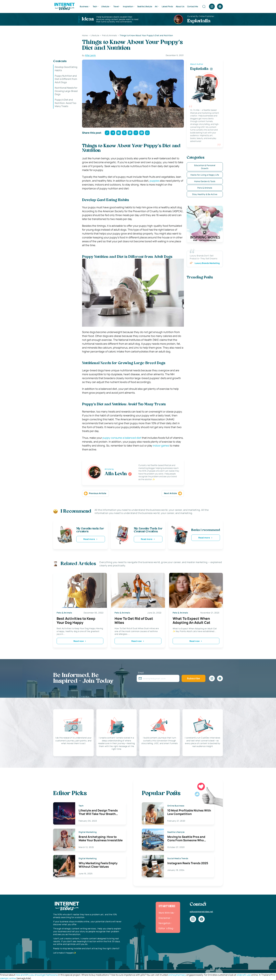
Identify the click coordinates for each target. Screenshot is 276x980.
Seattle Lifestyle (144, 6)
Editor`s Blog (166, 928)
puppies (154, 180)
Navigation (165, 923)
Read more (89, 539)
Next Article (170, 493)
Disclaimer (164, 918)
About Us (180, 6)
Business (84, 6)
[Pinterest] (220, 6)
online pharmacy (177, 974)
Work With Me (166, 912)
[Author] (130, 474)
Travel (116, 6)
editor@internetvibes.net (201, 911)
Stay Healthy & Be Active (204, 194)
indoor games (161, 445)
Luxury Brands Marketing (207, 263)
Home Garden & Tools (204, 181)
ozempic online (8, 978)
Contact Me (192, 6)
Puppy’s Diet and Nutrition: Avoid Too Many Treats (65, 103)
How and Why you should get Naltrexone (37, 974)
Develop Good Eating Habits (66, 68)
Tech (95, 6)
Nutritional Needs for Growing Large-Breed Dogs (66, 91)
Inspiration (128, 6)
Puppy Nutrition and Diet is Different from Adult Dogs (66, 79)
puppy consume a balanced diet (121, 437)
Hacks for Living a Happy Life (204, 174)
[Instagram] (212, 6)
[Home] (64, 6)
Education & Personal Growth (204, 167)
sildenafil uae (244, 974)
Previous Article (97, 493)
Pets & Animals (204, 187)
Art (156, 6)
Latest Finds (167, 6)
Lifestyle (105, 6)
